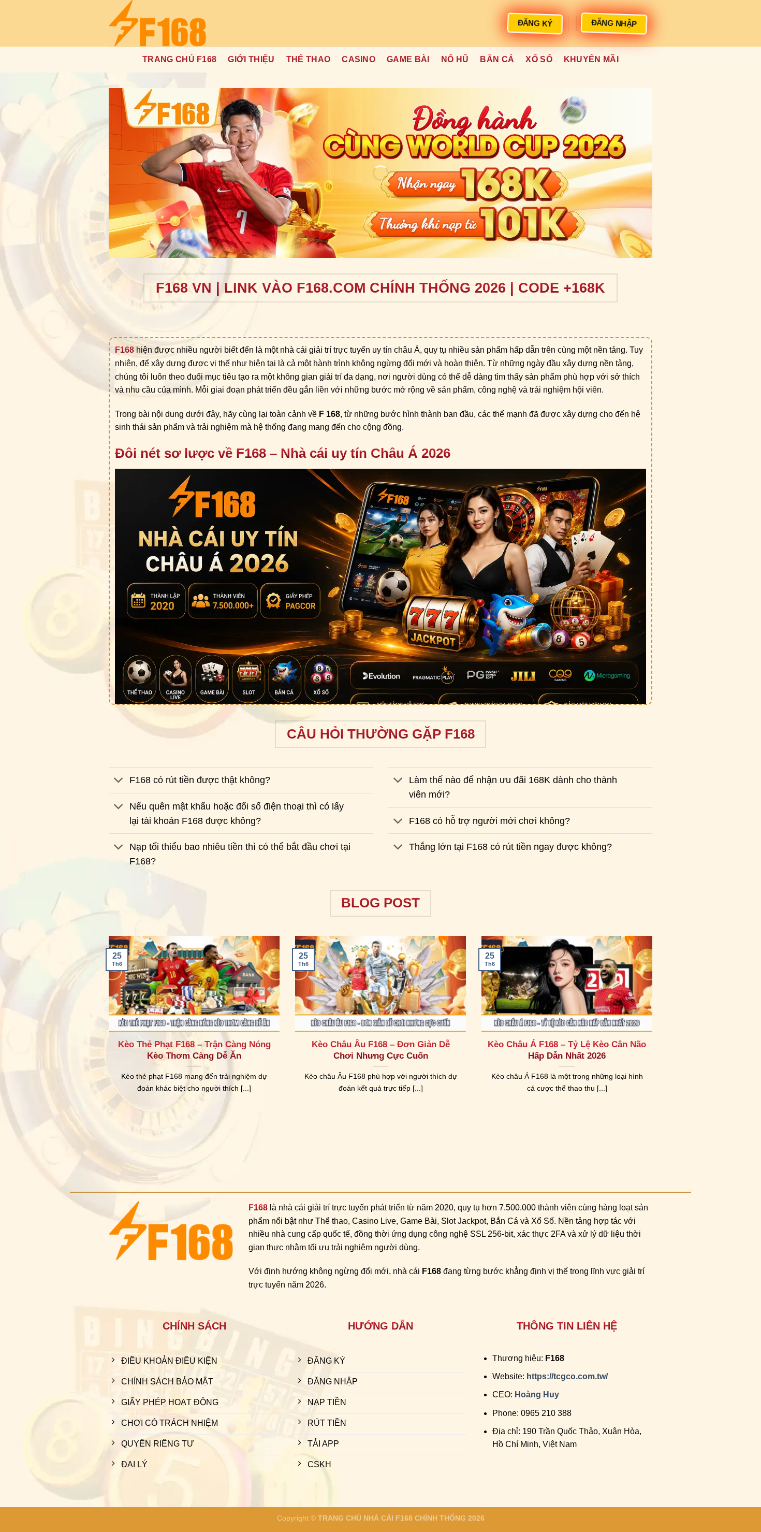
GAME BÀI (408, 59)
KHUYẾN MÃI (591, 59)
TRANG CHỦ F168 (179, 59)
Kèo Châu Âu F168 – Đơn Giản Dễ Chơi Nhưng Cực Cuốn (381, 1050)
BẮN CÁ (497, 59)
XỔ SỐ (538, 59)
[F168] (160, 23)
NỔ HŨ (455, 59)
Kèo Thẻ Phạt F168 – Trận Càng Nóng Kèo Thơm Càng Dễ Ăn (194, 1050)
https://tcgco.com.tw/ (567, 1376)
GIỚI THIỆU (251, 59)
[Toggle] (119, 781)
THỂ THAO (308, 59)
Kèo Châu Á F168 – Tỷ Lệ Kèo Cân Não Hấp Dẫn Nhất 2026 (567, 1050)
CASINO (358, 59)
